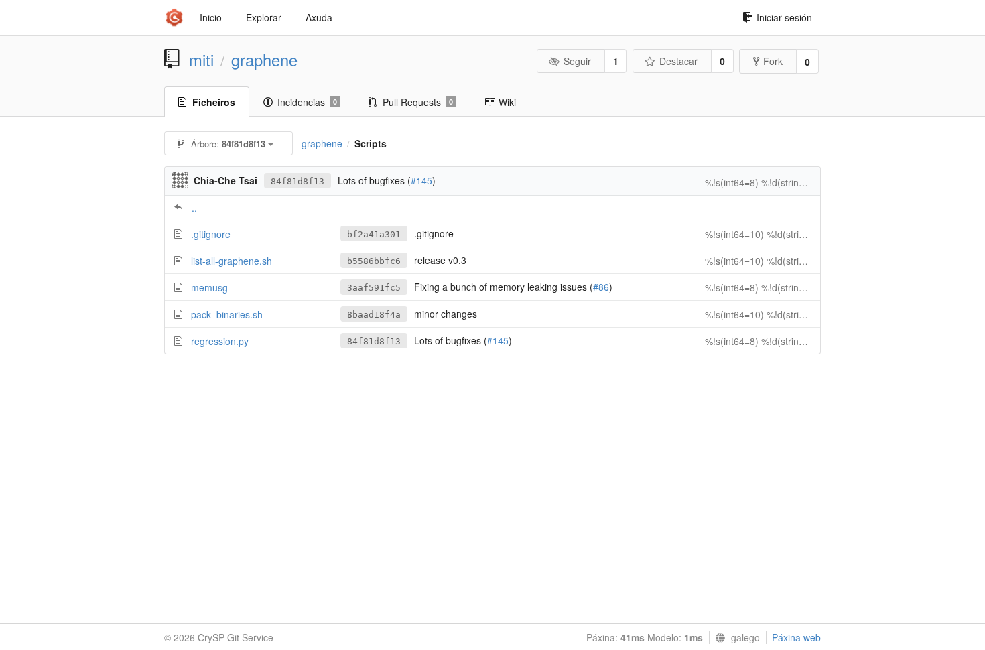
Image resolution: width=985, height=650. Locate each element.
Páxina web (796, 637)
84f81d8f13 (297, 181)
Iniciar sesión (784, 17)
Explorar (263, 17)
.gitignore (211, 234)
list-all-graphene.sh (231, 260)
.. (194, 207)
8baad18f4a (374, 315)
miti (201, 59)
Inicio (211, 17)
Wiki (507, 102)
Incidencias (307, 102)
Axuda (319, 17)
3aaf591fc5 (374, 288)
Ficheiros (213, 102)
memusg (209, 287)
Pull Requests (418, 102)
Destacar (678, 61)
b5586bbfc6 (374, 261)
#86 (601, 287)
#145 (421, 180)
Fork (773, 61)
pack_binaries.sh (227, 314)
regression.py (220, 341)
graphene (264, 59)
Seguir (577, 61)
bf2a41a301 (374, 234)
